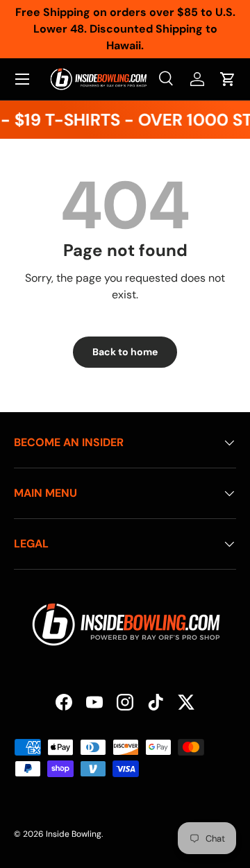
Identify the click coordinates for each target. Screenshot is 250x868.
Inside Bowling (73, 834)
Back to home (125, 352)
